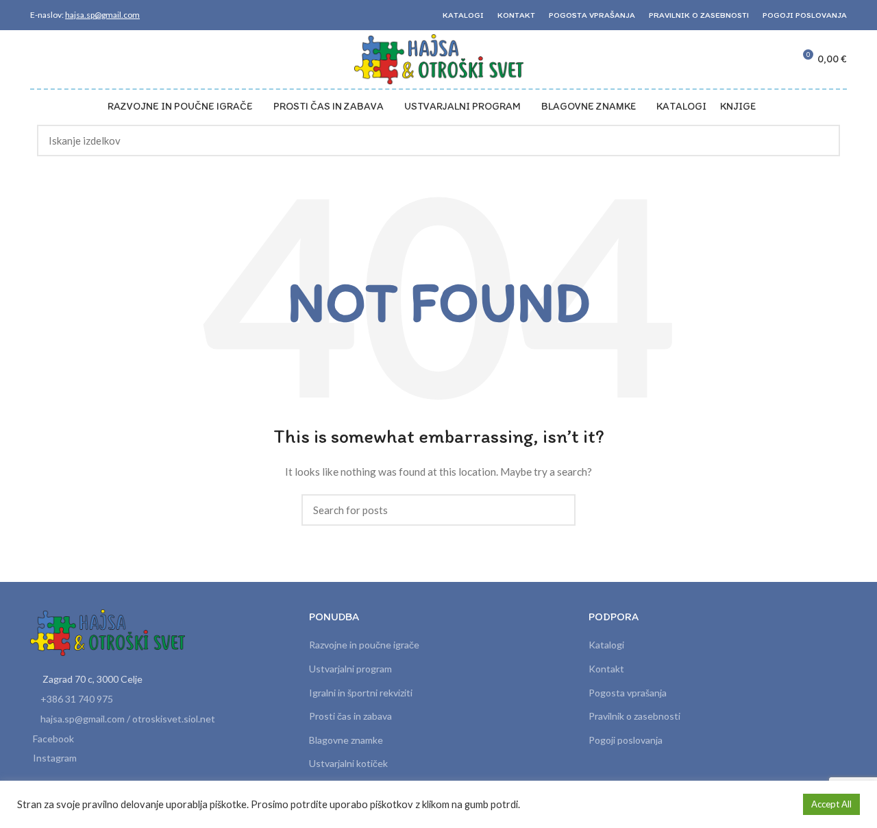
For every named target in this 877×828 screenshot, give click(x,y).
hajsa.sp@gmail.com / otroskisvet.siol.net (127, 718)
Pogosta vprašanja (628, 692)
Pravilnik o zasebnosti (634, 716)
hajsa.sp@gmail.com (102, 15)
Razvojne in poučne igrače (364, 644)
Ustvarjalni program (350, 668)
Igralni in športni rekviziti (360, 692)
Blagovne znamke (346, 740)
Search (821, 140)
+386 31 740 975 (76, 699)
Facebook (53, 738)
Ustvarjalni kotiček (348, 763)
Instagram (55, 758)
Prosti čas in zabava (350, 716)
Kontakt (606, 668)
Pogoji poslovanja (626, 740)
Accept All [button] (831, 804)
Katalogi (606, 644)
